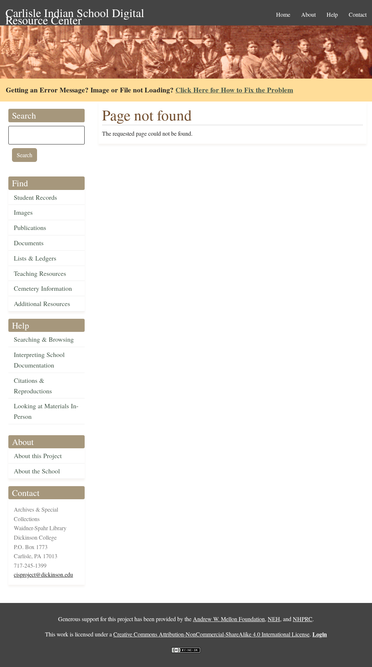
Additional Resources (42, 303)
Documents (29, 242)
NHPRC (302, 619)
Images (23, 212)
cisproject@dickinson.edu (43, 574)
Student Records (35, 197)
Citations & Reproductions (33, 385)
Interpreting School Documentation (39, 359)
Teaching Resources (40, 273)
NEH (274, 619)
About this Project (38, 455)
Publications (30, 227)
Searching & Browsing (44, 339)
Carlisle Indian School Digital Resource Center (74, 13)
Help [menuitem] (332, 14)
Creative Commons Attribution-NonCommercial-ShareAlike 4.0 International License (211, 634)
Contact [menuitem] (358, 14)
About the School (37, 470)
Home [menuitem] (283, 14)
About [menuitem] (308, 14)
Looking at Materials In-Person (46, 411)
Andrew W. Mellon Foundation (229, 619)
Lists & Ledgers (35, 258)
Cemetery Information (43, 288)
